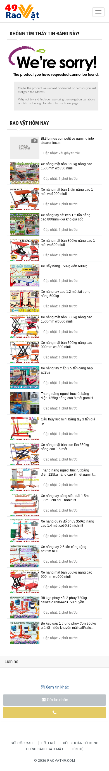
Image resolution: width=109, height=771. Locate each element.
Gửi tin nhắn (57, 700)
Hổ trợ (48, 743)
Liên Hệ (77, 749)
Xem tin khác (57, 687)
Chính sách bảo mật (45, 749)
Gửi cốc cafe (22, 743)
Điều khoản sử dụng (80, 743)
